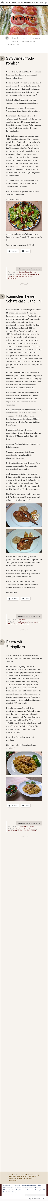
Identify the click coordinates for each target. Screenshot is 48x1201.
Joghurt (24, 274)
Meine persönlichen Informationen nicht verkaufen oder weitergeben (22, 1178)
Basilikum (19, 829)
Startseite (15, 38)
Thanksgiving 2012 (14, 44)
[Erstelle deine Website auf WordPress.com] (24, 2)
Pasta (27, 826)
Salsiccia (11, 276)
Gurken (18, 274)
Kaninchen (22, 619)
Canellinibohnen (21, 622)
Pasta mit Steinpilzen (15, 644)
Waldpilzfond (33, 831)
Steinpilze (18, 831)
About (25, 38)
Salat (37, 274)
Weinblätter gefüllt (27, 276)
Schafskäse (25, 624)
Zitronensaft (12, 278)
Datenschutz (35, 38)
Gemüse (22, 272)
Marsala (11, 624)
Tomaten (18, 276)
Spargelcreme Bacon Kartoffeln (23, 41)
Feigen (30, 622)
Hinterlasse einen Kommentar (29, 269)
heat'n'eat (24, 18)
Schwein (33, 272)
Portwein (17, 624)
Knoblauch (31, 274)
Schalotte (11, 831)
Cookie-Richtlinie (11, 1192)
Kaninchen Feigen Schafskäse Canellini (24, 298)
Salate (27, 272)
